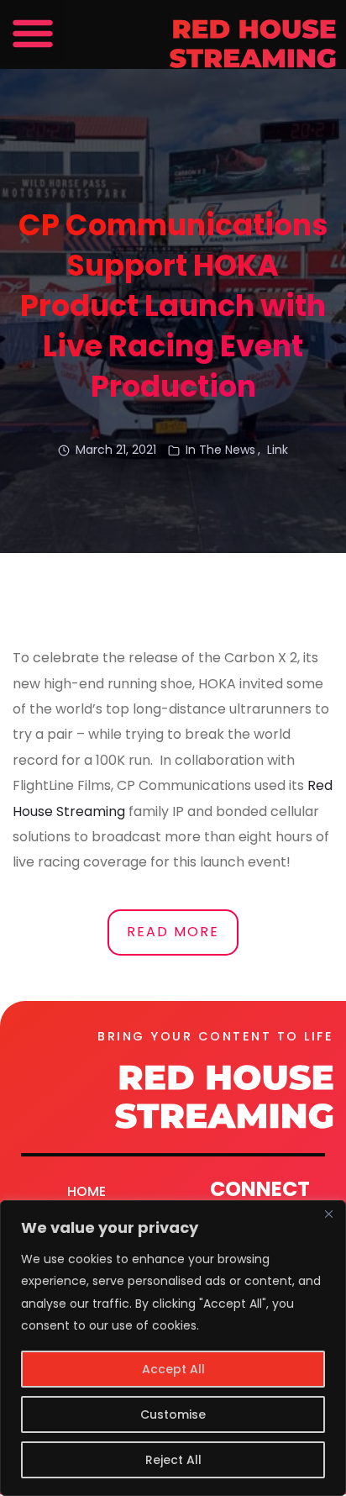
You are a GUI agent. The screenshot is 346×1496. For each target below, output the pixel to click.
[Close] (328, 1214)
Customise (173, 1414)
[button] (33, 33)
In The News (220, 449)
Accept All (173, 1369)
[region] (173, 1348)
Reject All (173, 1459)
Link (277, 449)
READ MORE (173, 931)
